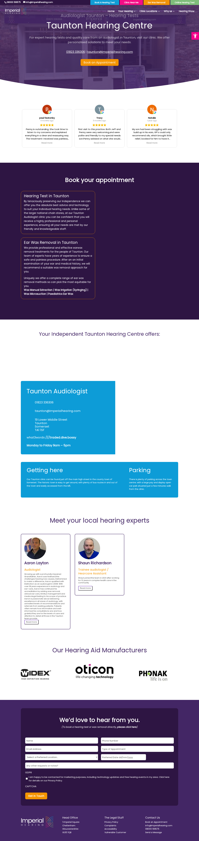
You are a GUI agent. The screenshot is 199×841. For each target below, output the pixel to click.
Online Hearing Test (185, 2)
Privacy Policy (55, 780)
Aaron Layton (36, 563)
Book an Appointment (99, 62)
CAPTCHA (30, 786)
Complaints (110, 825)
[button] (195, 36)
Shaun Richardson (94, 563)
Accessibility (110, 828)
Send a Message (153, 832)
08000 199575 (152, 828)
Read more (31, 622)
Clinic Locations (148, 11)
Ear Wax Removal (156, 2)
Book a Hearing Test (105, 2)
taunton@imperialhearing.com (110, 52)
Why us (168, 11)
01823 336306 (75, 52)
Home (111, 11)
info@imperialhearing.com (158, 825)
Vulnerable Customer (115, 832)
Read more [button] (47, 143)
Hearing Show (186, 11)
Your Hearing (125, 11)
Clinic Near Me (131, 2)
